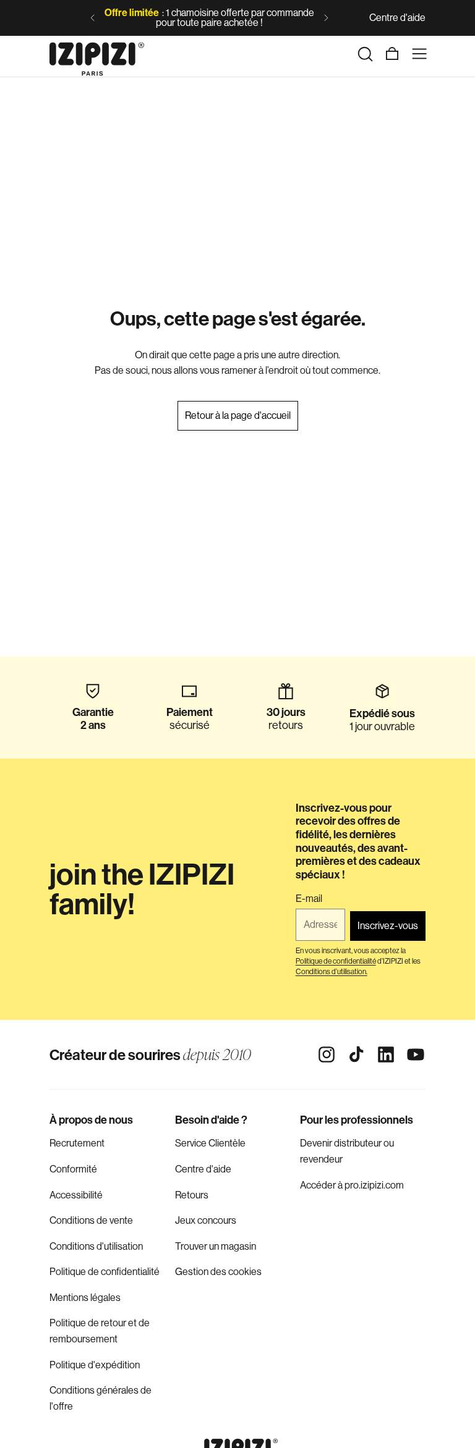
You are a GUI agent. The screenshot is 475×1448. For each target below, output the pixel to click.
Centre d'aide (397, 17)
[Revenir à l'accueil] (96, 53)
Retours (191, 1195)
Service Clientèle (210, 1143)
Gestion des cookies (218, 1272)
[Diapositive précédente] (92, 18)
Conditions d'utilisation (96, 1246)
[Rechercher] (365, 53)
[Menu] (419, 53)
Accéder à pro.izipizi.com (352, 1185)
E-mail (309, 899)
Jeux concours (205, 1220)
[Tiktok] (356, 1054)
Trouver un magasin (215, 1246)
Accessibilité (76, 1195)
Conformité (73, 1169)
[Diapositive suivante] (326, 18)
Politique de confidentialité (104, 1272)
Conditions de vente (91, 1220)
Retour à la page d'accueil (238, 415)
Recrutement (77, 1143)
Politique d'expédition (94, 1365)
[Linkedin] (386, 1054)
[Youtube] (416, 1054)
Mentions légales (85, 1297)
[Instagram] (326, 1054)
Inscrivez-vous (387, 926)
